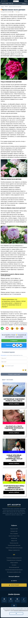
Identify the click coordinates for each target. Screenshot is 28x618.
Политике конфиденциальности (21, 610)
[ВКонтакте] (13, 345)
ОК (16, 613)
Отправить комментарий (14, 374)
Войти (26, 1)
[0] (2, 328)
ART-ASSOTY (4, 1)
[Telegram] (20, 345)
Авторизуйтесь (4, 355)
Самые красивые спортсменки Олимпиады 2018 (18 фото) (14, 457)
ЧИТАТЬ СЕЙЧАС (14, 404)
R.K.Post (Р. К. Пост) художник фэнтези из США (14, 428)
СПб (10, 3)
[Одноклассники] (17, 345)
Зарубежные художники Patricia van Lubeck (14, 400)
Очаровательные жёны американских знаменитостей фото (14, 487)
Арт (12, 3)
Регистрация (15, 585)
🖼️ (25, 370)
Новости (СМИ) (5, 3)
